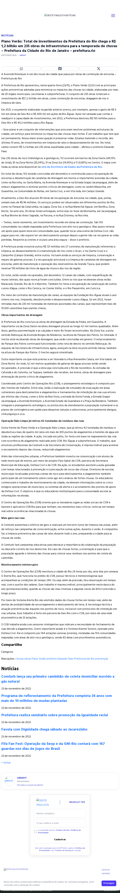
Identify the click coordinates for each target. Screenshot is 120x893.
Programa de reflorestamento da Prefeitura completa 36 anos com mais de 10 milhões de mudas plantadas (56, 698)
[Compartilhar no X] (99, 68)
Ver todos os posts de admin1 (30, 785)
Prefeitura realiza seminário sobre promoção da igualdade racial (54, 715)
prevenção (101, 659)
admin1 (23, 55)
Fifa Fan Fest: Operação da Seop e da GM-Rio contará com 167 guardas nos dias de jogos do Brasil (53, 746)
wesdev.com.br (110, 890)
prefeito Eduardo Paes (59, 659)
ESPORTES (106, 873)
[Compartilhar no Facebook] (60, 68)
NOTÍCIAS (106, 870)
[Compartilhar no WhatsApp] (21, 68)
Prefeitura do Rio (84, 659)
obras (27, 659)
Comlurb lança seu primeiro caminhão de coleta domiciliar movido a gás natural (57, 679)
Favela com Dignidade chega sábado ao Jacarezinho (44, 730)
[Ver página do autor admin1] (10, 781)
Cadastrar (60, 840)
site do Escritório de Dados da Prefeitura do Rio (71, 167)
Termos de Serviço (63, 850)
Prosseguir (108, 883)
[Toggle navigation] (113, 15)
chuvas (19, 659)
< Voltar (6, 763)
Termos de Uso (62, 830)
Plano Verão (38, 659)
